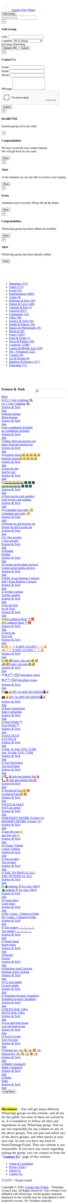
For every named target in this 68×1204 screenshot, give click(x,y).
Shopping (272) (18, 283)
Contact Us (11, 1157)
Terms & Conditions (21, 1163)
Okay (6, 158)
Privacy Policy (17, 1167)
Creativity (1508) (19, 344)
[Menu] (9, 277)
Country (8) (16, 355)
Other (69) (15, 317)
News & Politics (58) (21, 341)
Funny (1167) (17, 334)
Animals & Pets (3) (20, 307)
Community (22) (19, 314)
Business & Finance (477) (24, 361)
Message (7, 88)
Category (7, 40)
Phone (5, 75)
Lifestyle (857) (18, 310)
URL (5, 37)
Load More (9, 1091)
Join (4, 410)
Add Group (9, 13)
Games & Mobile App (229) (26, 348)
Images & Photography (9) (25, 327)
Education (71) (18, 365)
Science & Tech (11, 407)
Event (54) (15, 290)
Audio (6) (15, 297)
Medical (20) (16, 331)
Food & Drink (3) (19, 338)
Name (5, 67)
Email (5, 71)
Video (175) (16, 287)
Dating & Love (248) (21, 304)
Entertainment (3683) (21, 293)
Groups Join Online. (37, 1187)
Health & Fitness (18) (22, 324)
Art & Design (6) (19, 358)
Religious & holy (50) (22, 300)
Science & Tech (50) (21, 321)
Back (5, 396)
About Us (15, 1170)
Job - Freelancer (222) (22, 351)
